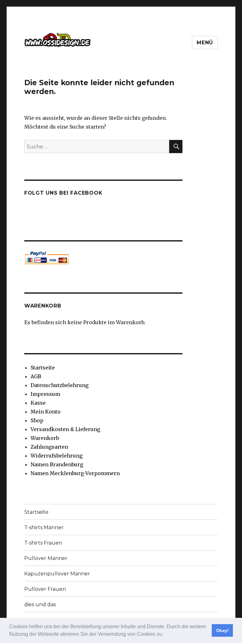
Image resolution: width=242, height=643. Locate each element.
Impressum (45, 394)
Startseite (43, 367)
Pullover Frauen (45, 589)
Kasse (38, 403)
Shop (37, 420)
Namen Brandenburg (57, 464)
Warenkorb (45, 438)
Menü (205, 43)
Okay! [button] (222, 630)
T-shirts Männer (44, 527)
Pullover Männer (45, 558)
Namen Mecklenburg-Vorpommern (75, 473)
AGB (36, 376)
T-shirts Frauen (43, 543)
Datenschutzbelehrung (60, 385)
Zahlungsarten (49, 447)
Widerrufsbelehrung (57, 455)
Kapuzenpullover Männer (57, 574)
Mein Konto (45, 411)
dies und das (40, 604)
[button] (165, 635)
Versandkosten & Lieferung (65, 429)
